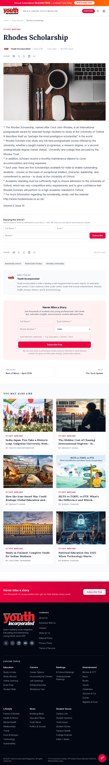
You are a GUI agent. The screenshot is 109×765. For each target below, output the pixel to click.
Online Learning (10, 680)
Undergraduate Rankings (63, 677)
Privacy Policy (45, 643)
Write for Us (44, 633)
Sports (86, 685)
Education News (37, 718)
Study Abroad (17, 20)
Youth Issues (62, 722)
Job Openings (36, 680)
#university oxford (13, 264)
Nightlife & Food (90, 702)
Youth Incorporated (28, 278)
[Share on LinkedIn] (29, 56)
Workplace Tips (37, 689)
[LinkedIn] (18, 643)
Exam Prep (8, 685)
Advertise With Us (47, 623)
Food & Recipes (10, 735)
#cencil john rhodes (33, 264)
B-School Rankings (65, 672)
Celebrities (88, 689)
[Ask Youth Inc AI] (102, 758)
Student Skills (9, 689)
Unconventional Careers (41, 676)
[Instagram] (12, 643)
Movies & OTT (89, 672)
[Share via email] (34, 56)
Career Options (37, 672)
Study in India (9, 672)
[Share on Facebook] (13, 56)
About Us (43, 618)
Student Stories (63, 726)
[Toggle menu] (104, 11)
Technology (9, 739)
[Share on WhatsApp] (24, 56)
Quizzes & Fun (89, 693)
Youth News (35, 722)
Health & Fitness (10, 718)
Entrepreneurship (38, 685)
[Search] (97, 11)
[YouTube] (25, 643)
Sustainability (9, 743)
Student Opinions (64, 718)
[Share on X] (19, 56)
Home (6, 20)
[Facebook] (31, 643)
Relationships (9, 726)
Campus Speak (63, 730)
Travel (6, 730)
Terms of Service (47, 648)
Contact (42, 628)
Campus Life (62, 713)
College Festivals (64, 735)
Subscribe (88, 11)
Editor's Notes (62, 739)
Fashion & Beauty (11, 713)
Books (86, 680)
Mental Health (9, 722)
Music (85, 676)
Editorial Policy (46, 638)
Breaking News (37, 713)
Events (86, 698)
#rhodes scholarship (55, 264)
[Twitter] (6, 643)
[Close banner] (105, 3)
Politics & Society (38, 726)
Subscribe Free (84, 3)
